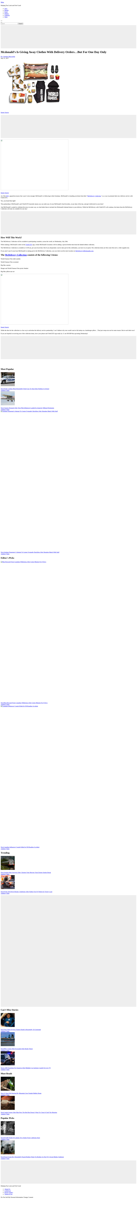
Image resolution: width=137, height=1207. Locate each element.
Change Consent (28, 1197)
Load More (68, 363)
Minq (2, 2)
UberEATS (29, 244)
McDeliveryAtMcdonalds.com (84, 251)
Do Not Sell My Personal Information (12, 1197)
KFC (7, 196)
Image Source (5, 112)
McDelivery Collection (94, 196)
